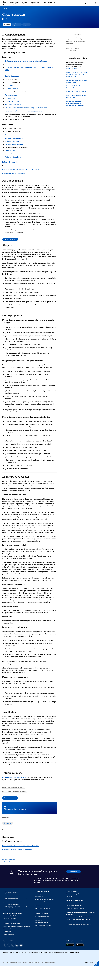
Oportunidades (75, 48)
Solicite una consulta (10, 239)
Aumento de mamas (12, 135)
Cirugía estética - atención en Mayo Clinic (14, 791)
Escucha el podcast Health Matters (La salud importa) (76, 81)
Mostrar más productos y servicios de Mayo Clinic (17, 849)
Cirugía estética (13, 14)
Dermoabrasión (10, 85)
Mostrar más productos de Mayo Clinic (13, 173)
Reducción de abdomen (13, 157)
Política (68, 48)
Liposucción (9, 154)
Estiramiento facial (11, 89)
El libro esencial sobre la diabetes (76, 91)
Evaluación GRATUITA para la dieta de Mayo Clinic (76, 96)
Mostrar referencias (8, 830)
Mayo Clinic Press (71, 68)
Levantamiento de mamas (14, 138)
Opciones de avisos (72, 50)
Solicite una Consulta (10, 19)
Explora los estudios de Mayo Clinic (14, 777)
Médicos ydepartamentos (17, 24)
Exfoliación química (12, 76)
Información (7, 24)
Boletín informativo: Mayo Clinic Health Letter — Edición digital (20, 169)
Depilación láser (10, 98)
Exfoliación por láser (12, 101)
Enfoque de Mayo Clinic (10, 162)
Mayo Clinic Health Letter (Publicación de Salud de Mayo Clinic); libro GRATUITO (75, 103)
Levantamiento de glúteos (14, 144)
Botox (7, 64)
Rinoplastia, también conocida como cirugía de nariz (23, 111)
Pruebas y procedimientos (10, 9)
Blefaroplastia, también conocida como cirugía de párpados (26, 61)
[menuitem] (6, 24)
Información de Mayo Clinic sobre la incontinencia (76, 87)
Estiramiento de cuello (13, 104)
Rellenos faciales (11, 95)
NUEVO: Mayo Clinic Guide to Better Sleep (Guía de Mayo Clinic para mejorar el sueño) (77, 74)
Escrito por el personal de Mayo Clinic (13, 787)
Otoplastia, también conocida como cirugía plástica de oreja (26, 108)
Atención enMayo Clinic (26, 24)
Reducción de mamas (12, 141)
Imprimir (8, 823)
